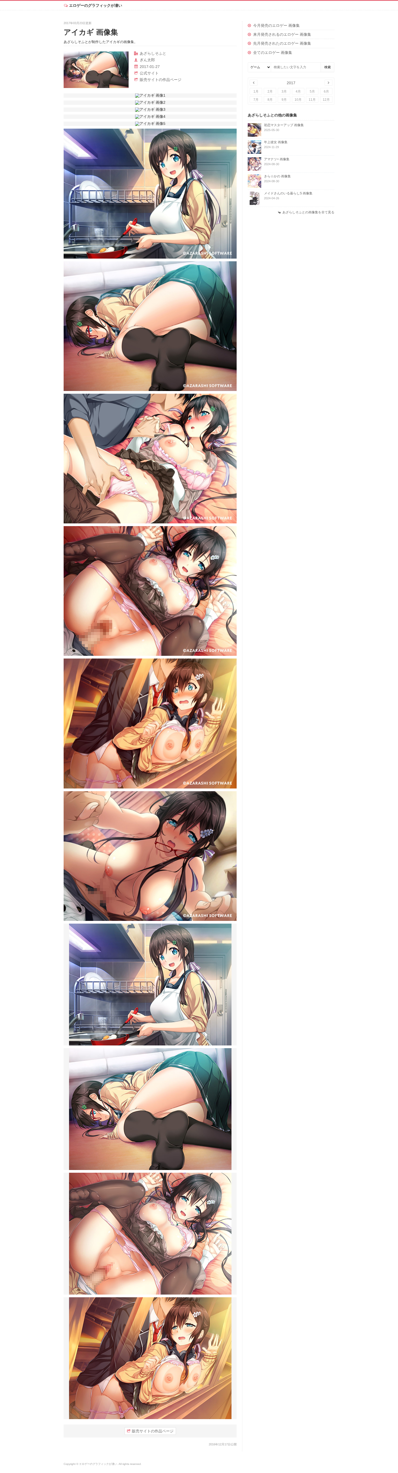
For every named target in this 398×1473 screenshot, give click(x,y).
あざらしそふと (153, 53)
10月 (298, 100)
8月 (270, 100)
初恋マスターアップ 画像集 (284, 125)
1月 (256, 91)
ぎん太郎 (147, 60)
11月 (312, 100)
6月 (326, 91)
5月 (312, 91)
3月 (284, 91)
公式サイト (149, 73)
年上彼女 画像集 (276, 142)
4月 (298, 91)
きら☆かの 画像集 (277, 176)
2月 (270, 91)
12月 (326, 100)
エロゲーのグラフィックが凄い (95, 5)
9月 (284, 100)
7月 (256, 100)
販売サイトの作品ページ (160, 79)
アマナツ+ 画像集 (276, 159)
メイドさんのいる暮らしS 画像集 (288, 193)
